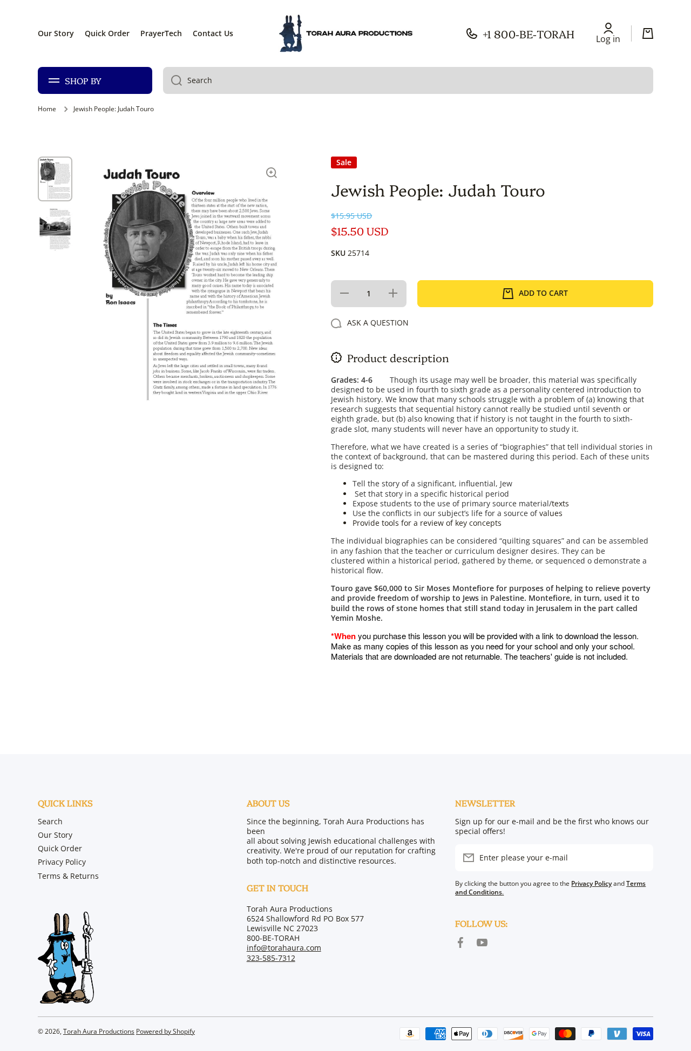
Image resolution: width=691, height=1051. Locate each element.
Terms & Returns (68, 876)
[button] (647, 33)
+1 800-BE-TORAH (528, 33)
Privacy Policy (62, 862)
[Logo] (345, 33)
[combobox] (408, 80)
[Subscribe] (639, 857)
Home (47, 109)
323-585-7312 (271, 958)
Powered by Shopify (165, 1031)
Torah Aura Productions (98, 1031)
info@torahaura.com (284, 947)
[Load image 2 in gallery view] (55, 229)
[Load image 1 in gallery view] (55, 179)
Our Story (55, 835)
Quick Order (60, 848)
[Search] (172, 80)
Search (50, 821)
